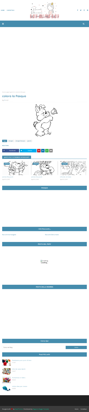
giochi (12, 92)
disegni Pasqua (20, 141)
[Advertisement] (44, 73)
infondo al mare (65, 177)
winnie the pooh (7, 177)
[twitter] (81, 10)
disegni (11, 141)
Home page (5, 92)
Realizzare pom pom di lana (21, 360)
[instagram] (84, 10)
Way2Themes (19, 409)
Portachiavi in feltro (18, 378)
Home (76, 409)
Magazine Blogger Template (41, 409)
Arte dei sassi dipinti (18, 369)
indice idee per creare (19, 386)
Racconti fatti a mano (52, 234)
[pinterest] (87, 10)
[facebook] (77, 10)
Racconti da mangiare (9, 234)
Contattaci (84, 409)
